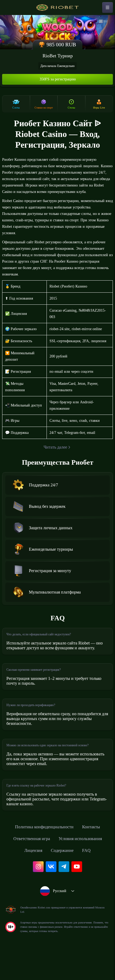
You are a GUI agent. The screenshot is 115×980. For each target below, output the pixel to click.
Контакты (96, 852)
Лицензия (31, 875)
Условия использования (83, 864)
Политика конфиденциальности (43, 852)
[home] (57, 7)
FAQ (90, 875)
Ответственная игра (28, 864)
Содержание (63, 875)
